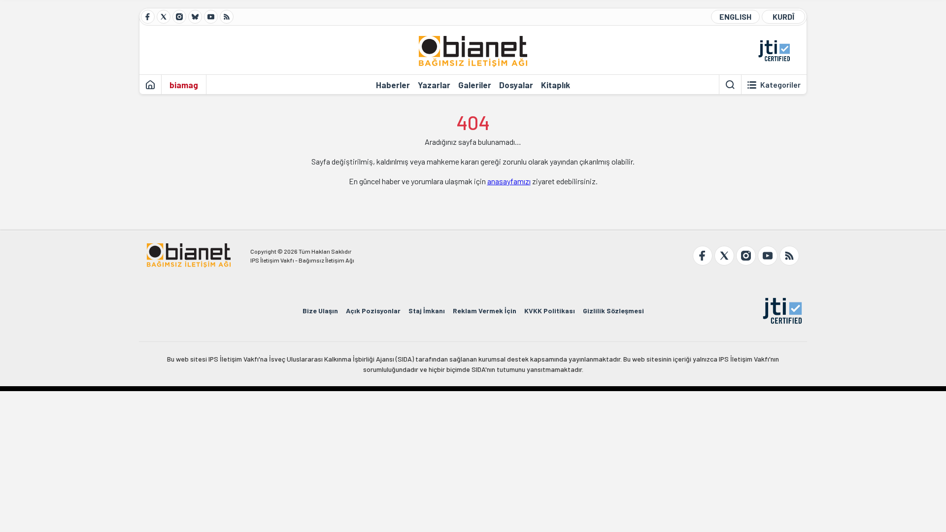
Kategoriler (780, 85)
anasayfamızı (509, 181)
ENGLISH (735, 16)
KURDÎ (783, 16)
